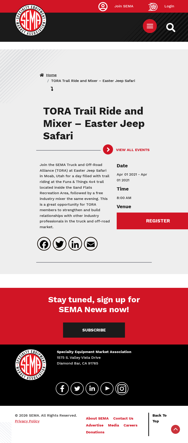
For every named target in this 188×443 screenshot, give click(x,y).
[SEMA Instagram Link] (119, 388)
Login (169, 6)
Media (113, 425)
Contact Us (123, 418)
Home (51, 75)
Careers (131, 425)
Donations (95, 432)
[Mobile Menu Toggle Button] (149, 26)
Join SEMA (123, 6)
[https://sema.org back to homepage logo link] (174, 27)
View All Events (132, 150)
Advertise (94, 425)
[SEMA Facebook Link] (60, 388)
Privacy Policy (27, 421)
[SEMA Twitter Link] (75, 388)
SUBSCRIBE (94, 330)
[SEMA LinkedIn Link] (90, 388)
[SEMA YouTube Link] (105, 388)
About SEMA (97, 418)
